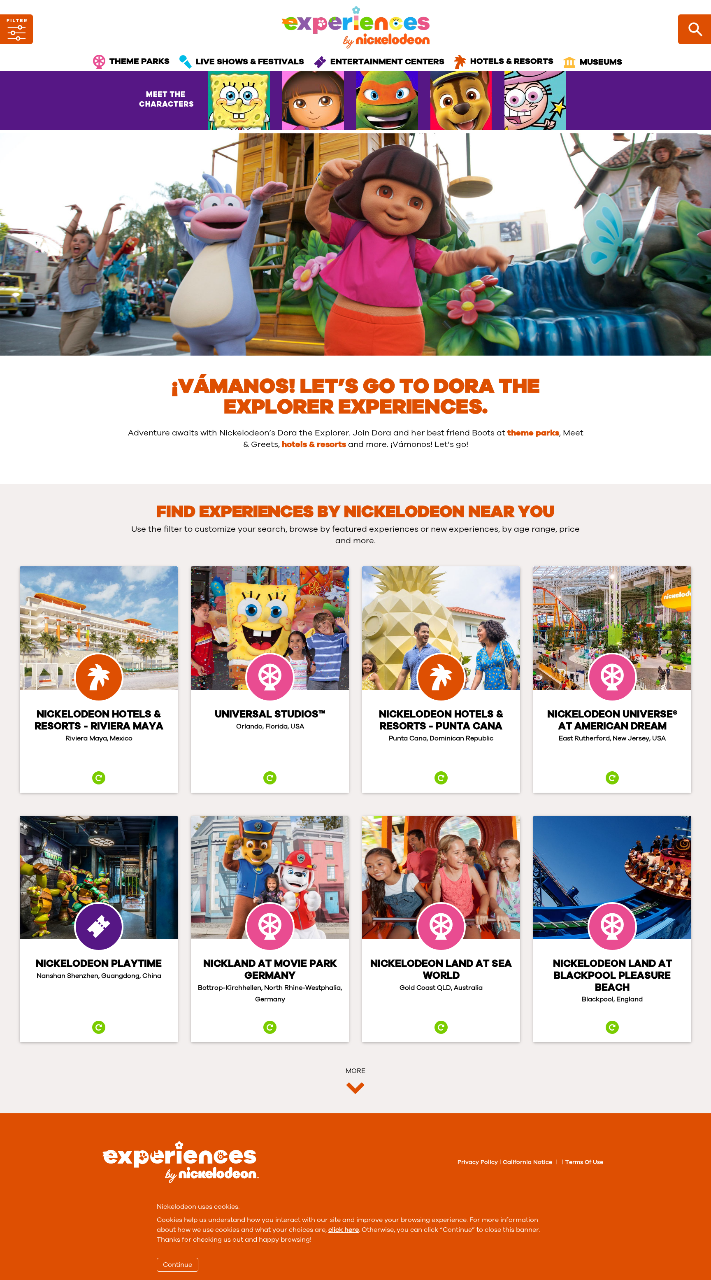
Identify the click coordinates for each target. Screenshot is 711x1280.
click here (343, 1229)
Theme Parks (139, 62)
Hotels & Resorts (511, 62)
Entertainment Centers (387, 62)
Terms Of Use (584, 1162)
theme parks (533, 433)
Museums (601, 62)
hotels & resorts (314, 444)
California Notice (527, 1162)
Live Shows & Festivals (250, 62)
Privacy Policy (478, 1162)
